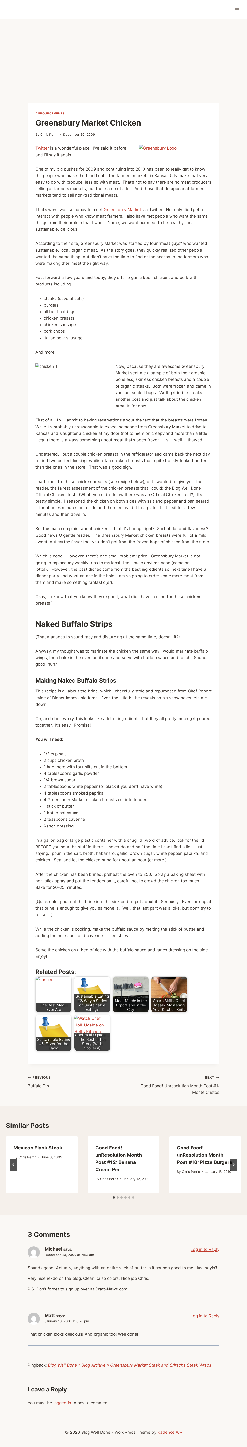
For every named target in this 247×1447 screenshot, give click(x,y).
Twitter (42, 148)
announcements (50, 113)
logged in (62, 1402)
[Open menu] (236, 9)
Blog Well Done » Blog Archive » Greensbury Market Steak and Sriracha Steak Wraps (129, 1365)
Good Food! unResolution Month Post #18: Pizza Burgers (204, 1155)
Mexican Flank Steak (38, 1148)
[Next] (233, 1165)
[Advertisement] (123, 55)
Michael (53, 1249)
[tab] (114, 1197)
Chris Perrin (49, 134)
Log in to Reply (205, 1249)
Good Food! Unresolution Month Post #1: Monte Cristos (179, 1085)
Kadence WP (170, 1432)
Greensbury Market (122, 209)
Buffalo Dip (39, 1082)
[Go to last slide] (13, 1165)
